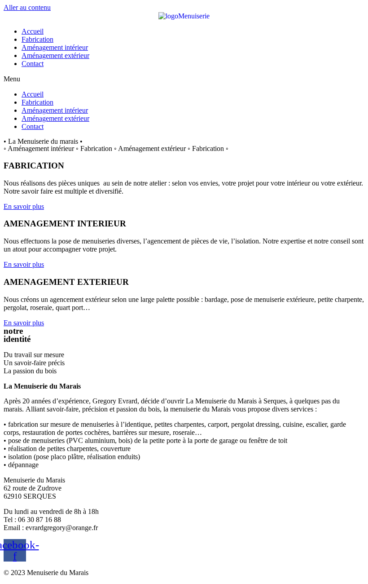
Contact (33, 63)
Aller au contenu (27, 7)
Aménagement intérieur (55, 47)
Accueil (33, 31)
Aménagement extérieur (55, 55)
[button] (184, 79)
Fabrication (37, 39)
